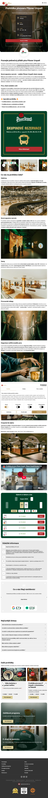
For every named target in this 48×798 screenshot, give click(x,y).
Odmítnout (8, 411)
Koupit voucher (24, 44)
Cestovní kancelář (28, 770)
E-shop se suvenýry (29, 764)
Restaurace (4, 772)
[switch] (18, 407)
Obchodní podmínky (30, 780)
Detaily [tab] (24, 388)
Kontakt (26, 772)
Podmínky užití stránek (10, 780)
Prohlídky (4, 764)
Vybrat (41, 516)
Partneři (26, 766)
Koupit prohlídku (24, 40)
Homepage (4, 761)
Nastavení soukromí (20, 780)
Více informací (7, 697)
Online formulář (10, 431)
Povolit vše (39, 411)
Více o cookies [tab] (39, 388)
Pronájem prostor (6, 768)
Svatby (3, 770)
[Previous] (16, 499)
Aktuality (26, 768)
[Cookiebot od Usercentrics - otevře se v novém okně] (41, 385)
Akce (25, 761)
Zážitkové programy (6, 766)
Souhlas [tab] (8, 388)
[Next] (32, 499)
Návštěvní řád (38, 780)
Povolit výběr (24, 411)
